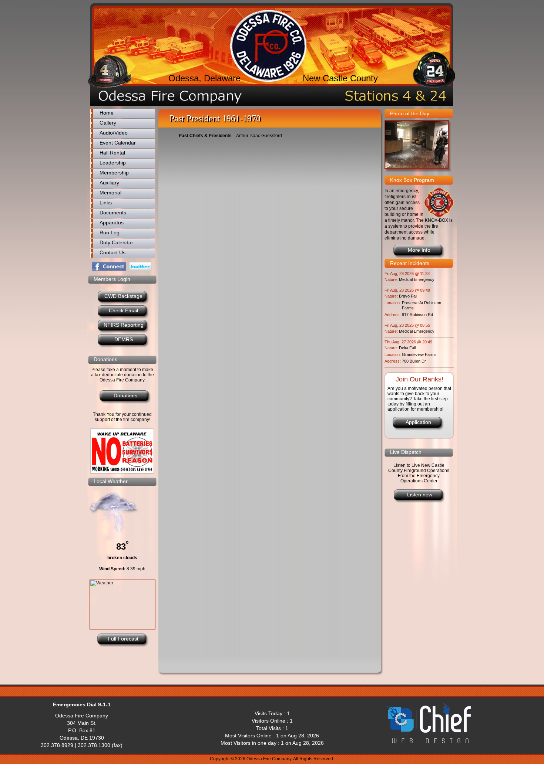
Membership (114, 173)
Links (106, 203)
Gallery (108, 123)
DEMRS (123, 339)
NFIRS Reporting (124, 325)
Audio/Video (114, 133)
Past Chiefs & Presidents (205, 135)
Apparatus (112, 222)
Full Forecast (123, 639)
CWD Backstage (123, 296)
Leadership (113, 163)
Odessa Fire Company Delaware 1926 (268, 46)
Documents (113, 212)
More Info (419, 250)
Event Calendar (118, 143)
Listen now (419, 495)
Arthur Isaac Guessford (259, 135)
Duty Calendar (116, 242)
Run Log (110, 232)
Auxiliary (109, 183)
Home (107, 113)
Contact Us (112, 252)
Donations (125, 395)
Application (418, 422)
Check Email (123, 310)
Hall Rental (112, 153)
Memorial (110, 193)
